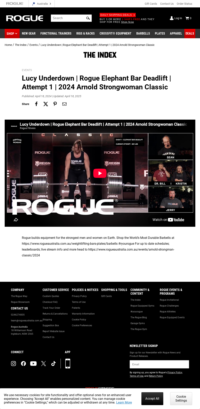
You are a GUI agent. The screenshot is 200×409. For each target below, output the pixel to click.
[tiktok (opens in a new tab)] (53, 363)
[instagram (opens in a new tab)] (13, 363)
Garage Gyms (137, 323)
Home (8, 44)
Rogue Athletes (168, 311)
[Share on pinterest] (55, 104)
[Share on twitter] (45, 104)
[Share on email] (64, 104)
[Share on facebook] (36, 104)
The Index (21, 44)
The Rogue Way (19, 296)
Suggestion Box (51, 325)
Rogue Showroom (20, 302)
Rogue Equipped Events (172, 317)
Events (33, 44)
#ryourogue (136, 311)
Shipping (47, 319)
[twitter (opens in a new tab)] (43, 363)
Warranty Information (83, 313)
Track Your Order (51, 308)
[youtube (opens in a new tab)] (33, 363)
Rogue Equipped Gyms (142, 305)
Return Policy (156, 376)
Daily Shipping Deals (116, 15)
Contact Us (167, 3)
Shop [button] (10, 34)
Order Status (184, 3)
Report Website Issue (53, 331)
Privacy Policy (79, 296)
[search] (71, 18)
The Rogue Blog (138, 317)
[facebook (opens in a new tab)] (23, 363)
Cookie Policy (79, 319)
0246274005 (18, 314)
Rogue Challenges (169, 305)
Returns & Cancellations (55, 313)
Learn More (124, 402)
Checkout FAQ (50, 302)
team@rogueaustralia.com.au (27, 320)
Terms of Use (79, 302)
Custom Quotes (51, 296)
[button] (88, 18)
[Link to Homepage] (24, 18)
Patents (76, 308)
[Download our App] (68, 363)
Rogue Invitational (169, 300)
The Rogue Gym (138, 329)
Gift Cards (151, 3)
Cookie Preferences (82, 325)
